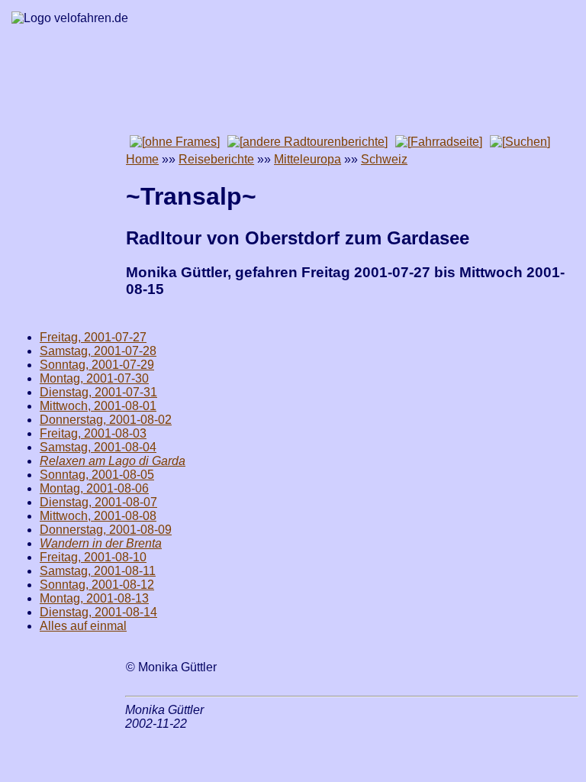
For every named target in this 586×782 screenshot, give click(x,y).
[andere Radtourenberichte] (307, 141)
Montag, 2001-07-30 (94, 378)
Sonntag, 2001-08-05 (97, 474)
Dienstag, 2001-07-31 (98, 392)
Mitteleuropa (307, 159)
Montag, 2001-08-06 (94, 488)
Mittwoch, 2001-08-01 (98, 405)
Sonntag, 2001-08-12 (97, 584)
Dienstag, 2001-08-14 (98, 612)
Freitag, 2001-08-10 (93, 557)
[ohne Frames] (174, 141)
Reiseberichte (216, 159)
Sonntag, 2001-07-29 (97, 364)
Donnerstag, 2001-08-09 (106, 529)
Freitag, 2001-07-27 (93, 337)
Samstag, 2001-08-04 (98, 447)
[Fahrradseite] (439, 141)
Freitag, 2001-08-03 (93, 433)
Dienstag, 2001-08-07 (98, 502)
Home (142, 159)
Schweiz (384, 159)
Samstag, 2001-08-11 (98, 570)
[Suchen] (520, 141)
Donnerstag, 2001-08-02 (106, 419)
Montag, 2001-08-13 (94, 598)
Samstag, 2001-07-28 (98, 350)
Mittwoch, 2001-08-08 (98, 515)
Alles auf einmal (83, 625)
